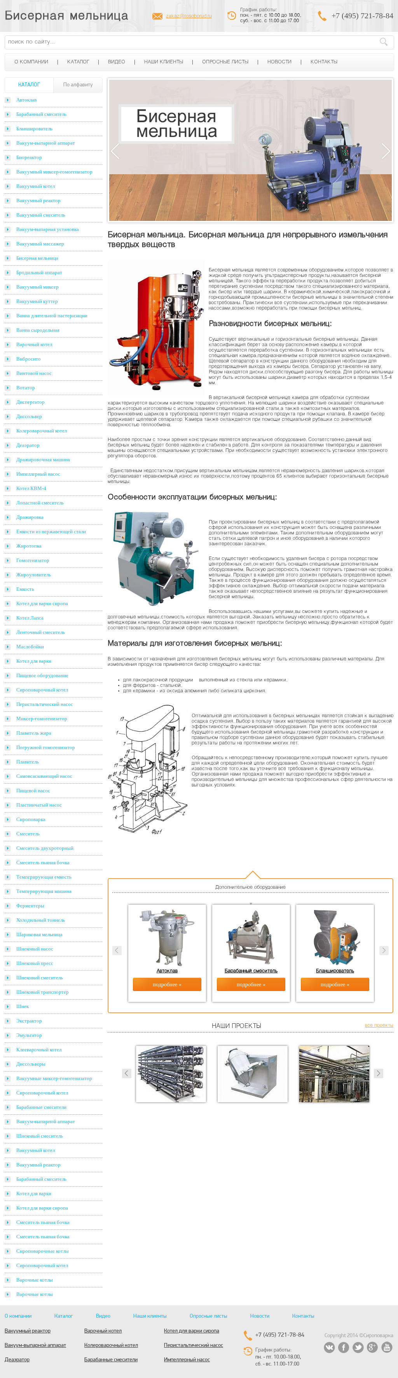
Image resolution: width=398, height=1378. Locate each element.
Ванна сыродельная (37, 330)
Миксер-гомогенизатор (41, 718)
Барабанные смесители (41, 1107)
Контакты (324, 62)
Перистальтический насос (44, 704)
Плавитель (27, 762)
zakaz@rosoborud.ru (189, 16)
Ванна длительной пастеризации (51, 316)
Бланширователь (34, 128)
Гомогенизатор (32, 560)
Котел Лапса (30, 618)
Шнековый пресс (34, 963)
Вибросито (28, 359)
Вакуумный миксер (37, 287)
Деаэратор (28, 445)
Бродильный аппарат (39, 272)
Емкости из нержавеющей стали (51, 531)
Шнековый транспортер (42, 992)
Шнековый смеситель (39, 978)
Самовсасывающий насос (44, 776)
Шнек (22, 1006)
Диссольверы (30, 1064)
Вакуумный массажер (40, 244)
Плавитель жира (33, 733)
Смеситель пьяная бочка (43, 862)
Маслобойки (30, 647)
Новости (279, 62)
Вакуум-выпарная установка (47, 229)
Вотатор (25, 387)
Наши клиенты (163, 62)
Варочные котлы (34, 1280)
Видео (116, 62)
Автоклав (26, 100)
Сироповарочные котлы (42, 1251)
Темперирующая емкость (44, 877)
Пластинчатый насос (39, 805)
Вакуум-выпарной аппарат (45, 143)
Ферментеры (30, 906)
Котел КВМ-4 (31, 488)
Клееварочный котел (38, 1049)
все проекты (379, 1025)
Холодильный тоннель (40, 920)
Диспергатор (30, 402)
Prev (126, 1073)
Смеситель (28, 834)
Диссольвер (29, 416)
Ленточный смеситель (40, 632)
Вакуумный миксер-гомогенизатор (54, 172)
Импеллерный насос (38, 474)
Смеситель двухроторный (44, 848)
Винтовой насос (34, 373)
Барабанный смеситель (41, 114)
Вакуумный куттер (37, 301)
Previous (115, 151)
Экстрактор (29, 1021)
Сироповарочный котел (42, 690)
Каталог (78, 62)
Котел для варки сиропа (42, 603)
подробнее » (167, 985)
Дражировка (30, 517)
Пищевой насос (33, 790)
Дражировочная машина (43, 459)
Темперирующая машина (44, 891)
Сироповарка (30, 819)
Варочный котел (34, 344)
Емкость (25, 589)
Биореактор (29, 157)
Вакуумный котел (35, 186)
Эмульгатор (29, 1035)
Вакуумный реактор (38, 200)
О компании (31, 62)
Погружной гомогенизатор (45, 747)
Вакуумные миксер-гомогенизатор (54, 1078)
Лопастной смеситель (40, 503)
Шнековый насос (34, 949)
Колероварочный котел (41, 431)
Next (386, 151)
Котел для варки (33, 661)
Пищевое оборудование (42, 675)
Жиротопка (29, 546)
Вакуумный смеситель (40, 215)
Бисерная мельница (67, 16)
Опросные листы (225, 62)
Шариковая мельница (39, 934)
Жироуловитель (33, 575)
